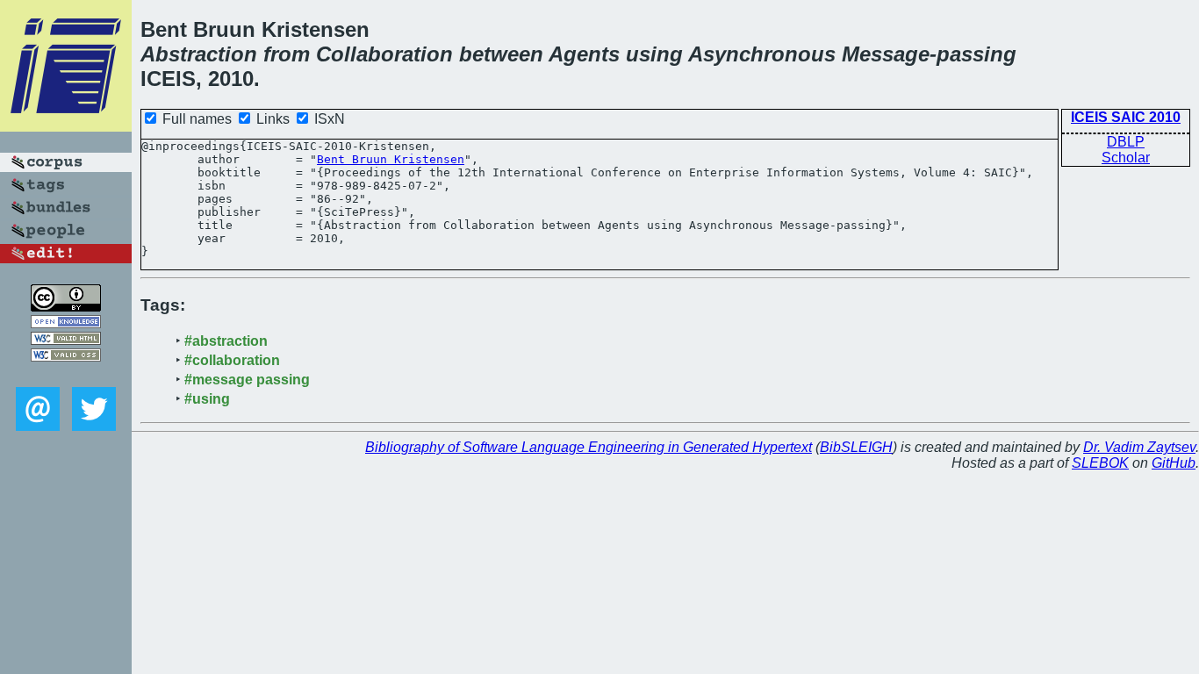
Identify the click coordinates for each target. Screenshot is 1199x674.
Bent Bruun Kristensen (390, 159)
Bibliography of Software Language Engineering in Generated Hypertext (588, 447)
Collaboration (384, 54)
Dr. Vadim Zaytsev (1139, 447)
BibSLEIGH (856, 447)
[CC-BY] (66, 306)
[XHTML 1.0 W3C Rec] (66, 340)
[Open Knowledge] (66, 323)
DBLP (1126, 141)
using (654, 54)
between (501, 54)
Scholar (1126, 157)
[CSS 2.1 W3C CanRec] (66, 374)
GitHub (1173, 462)
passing (976, 54)
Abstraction (198, 54)
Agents (584, 54)
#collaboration (232, 360)
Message (886, 54)
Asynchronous (762, 54)
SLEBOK (1100, 462)
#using (207, 398)
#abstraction (226, 340)
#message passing (247, 379)
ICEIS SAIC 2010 (1126, 117)
